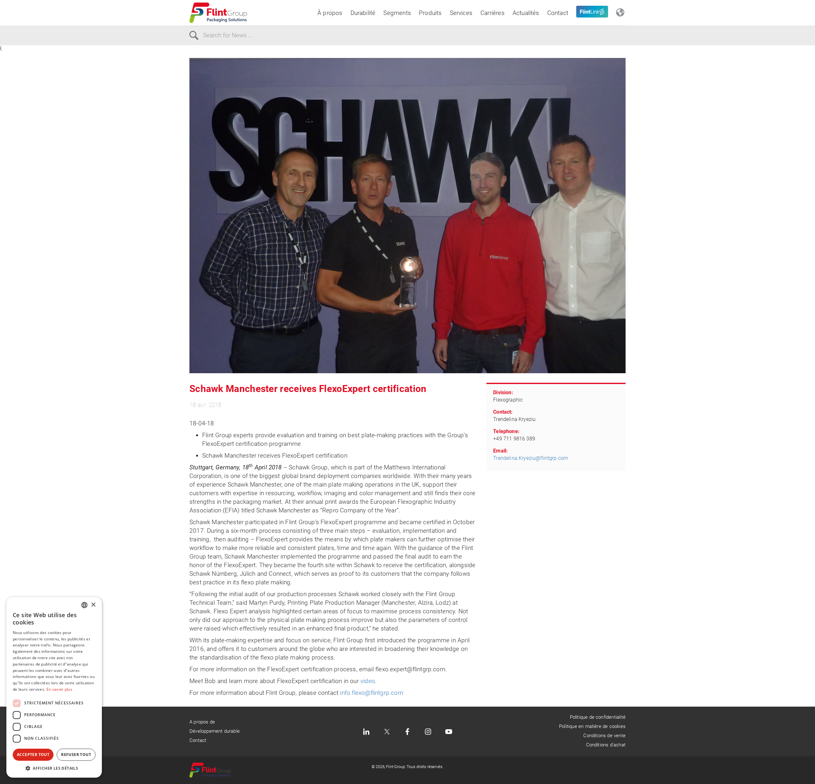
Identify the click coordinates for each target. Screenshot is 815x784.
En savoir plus (59, 689)
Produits (430, 13)
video (367, 681)
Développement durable (214, 731)
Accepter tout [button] (33, 754)
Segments (397, 13)
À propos (330, 13)
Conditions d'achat (606, 745)
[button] (54, 768)
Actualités (526, 13)
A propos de (202, 722)
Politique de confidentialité (598, 717)
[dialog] (54, 687)
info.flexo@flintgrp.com (371, 692)
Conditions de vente (604, 735)
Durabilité (363, 13)
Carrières (492, 13)
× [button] (93, 604)
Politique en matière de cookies (592, 726)
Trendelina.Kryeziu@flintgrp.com (530, 458)
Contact (557, 13)
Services (461, 13)
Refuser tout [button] (76, 754)
